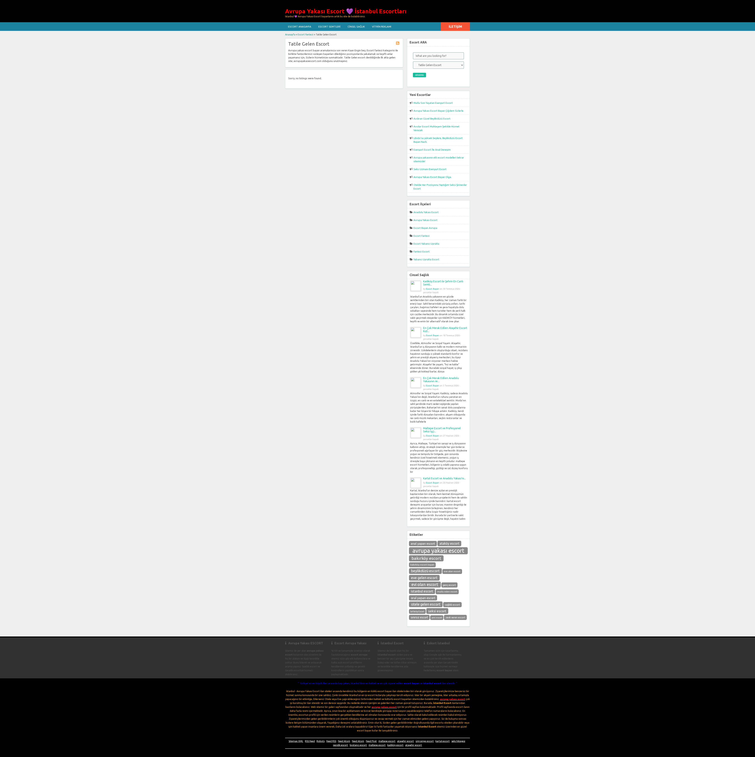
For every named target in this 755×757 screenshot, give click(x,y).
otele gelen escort (425, 604)
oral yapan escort (423, 598)
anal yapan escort (423, 543)
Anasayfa (290, 34)
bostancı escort (358, 745)
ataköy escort (449, 543)
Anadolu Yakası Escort (426, 212)
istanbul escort (422, 591)
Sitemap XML (296, 741)
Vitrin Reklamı (381, 26)
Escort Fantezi (305, 34)
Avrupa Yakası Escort (425, 220)
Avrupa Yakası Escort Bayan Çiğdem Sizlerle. (438, 110)
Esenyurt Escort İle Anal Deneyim (432, 149)
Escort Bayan (432, 289)
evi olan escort (424, 584)
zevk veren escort (455, 617)
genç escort (449, 585)
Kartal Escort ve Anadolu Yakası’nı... (444, 478)
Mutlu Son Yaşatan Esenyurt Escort (433, 102)
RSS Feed (310, 741)
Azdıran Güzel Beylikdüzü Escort (431, 118)
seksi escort (437, 611)
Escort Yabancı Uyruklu (426, 243)
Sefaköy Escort (417, 611)
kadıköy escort (395, 745)
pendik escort (340, 745)
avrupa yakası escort (438, 550)
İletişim (455, 26)
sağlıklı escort (452, 604)
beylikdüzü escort (425, 571)
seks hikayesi (458, 741)
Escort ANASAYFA (299, 26)
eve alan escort (452, 571)
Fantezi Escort (421, 251)
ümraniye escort (425, 741)
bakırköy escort (426, 558)
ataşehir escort (405, 741)
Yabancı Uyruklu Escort (426, 259)
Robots (321, 741)
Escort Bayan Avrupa (425, 228)
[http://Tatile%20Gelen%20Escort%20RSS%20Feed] (398, 43)
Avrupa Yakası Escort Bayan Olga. (432, 177)
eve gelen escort (424, 578)
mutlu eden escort (447, 591)
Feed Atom (344, 741)
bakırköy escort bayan (422, 564)
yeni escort (437, 617)
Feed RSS (331, 741)
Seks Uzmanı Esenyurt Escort (430, 169)
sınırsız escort (419, 617)
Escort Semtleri (329, 26)
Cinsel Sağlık (356, 26)
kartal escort (443, 741)
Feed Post (371, 741)
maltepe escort (386, 741)
